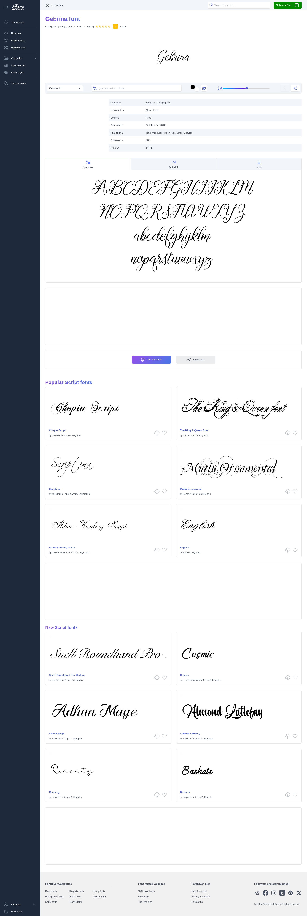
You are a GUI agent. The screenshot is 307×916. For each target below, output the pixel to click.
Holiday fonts (99, 896)
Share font (198, 359)
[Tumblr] (282, 895)
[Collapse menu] (6, 7)
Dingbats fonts (76, 891)
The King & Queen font (194, 430)
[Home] (47, 5)
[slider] (246, 88)
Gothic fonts (75, 896)
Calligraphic (163, 102)
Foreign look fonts (54, 896)
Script (149, 102)
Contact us (197, 902)
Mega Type (66, 26)
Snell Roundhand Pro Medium (67, 675)
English (184, 547)
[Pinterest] (290, 895)
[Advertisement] (75, 124)
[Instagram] (274, 895)
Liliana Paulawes (191, 680)
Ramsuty (54, 792)
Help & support (199, 891)
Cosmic (184, 675)
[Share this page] (295, 88)
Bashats (185, 792)
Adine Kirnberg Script (62, 547)
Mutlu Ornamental (191, 488)
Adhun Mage (56, 733)
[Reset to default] (284, 88)
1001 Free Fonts (146, 891)
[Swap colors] (204, 88)
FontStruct (57, 680)
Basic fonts (51, 891)
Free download (153, 359)
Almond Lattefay (190, 733)
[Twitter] (299, 895)
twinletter (56, 738)
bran (185, 435)
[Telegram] (257, 895)
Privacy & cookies (201, 896)
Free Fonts (143, 896)
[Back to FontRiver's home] (16, 7)
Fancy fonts (99, 891)
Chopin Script (57, 430)
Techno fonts (75, 902)
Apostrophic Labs (60, 494)
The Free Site (145, 902)
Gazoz (186, 494)
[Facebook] (265, 895)
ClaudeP (56, 435)
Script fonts (51, 902)
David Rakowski (60, 552)
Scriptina (54, 488)
